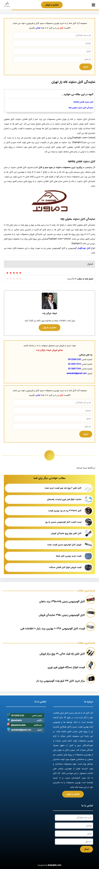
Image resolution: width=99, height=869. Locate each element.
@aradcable (16, 720)
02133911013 (74, 364)
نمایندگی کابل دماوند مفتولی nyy (81, 107)
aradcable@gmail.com (77, 373)
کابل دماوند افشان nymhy (83, 102)
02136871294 (74, 368)
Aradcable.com (54, 865)
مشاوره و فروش (52, 4)
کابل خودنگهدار (83, 248)
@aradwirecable (18, 725)
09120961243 (74, 359)
